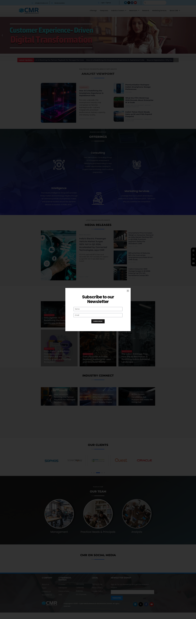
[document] (98, 309)
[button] (128, 291)
